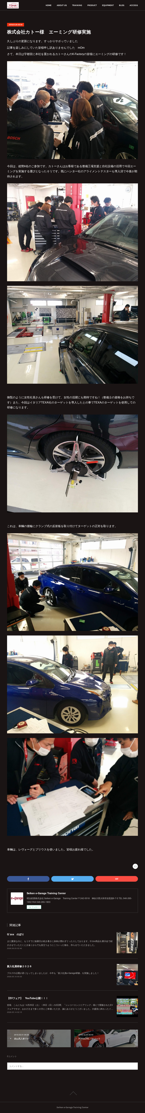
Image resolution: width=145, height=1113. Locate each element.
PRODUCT (92, 5)
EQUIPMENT (108, 5)
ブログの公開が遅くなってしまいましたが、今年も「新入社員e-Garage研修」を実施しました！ (53, 972)
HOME (48, 5)
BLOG (121, 5)
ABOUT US (62, 5)
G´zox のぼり (15, 934)
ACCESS (134, 5)
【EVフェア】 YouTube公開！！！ (27, 998)
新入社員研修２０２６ (19, 966)
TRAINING (77, 5)
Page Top (72, 1093)
